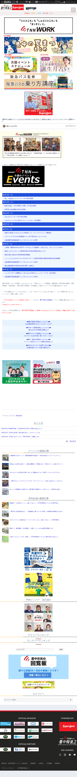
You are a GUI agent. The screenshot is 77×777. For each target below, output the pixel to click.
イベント (12, 415)
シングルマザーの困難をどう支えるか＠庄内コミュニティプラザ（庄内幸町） (31, 273)
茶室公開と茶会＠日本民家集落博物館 (17, 255)
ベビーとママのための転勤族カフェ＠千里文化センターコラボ (26, 236)
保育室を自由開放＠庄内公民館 (15, 209)
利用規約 (57, 763)
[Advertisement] (38, 395)
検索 (61, 649)
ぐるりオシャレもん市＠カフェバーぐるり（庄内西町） (23, 220)
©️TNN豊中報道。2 (23, 768)
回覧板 (33, 13)
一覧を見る (72, 441)
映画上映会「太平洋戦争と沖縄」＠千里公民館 (20, 206)
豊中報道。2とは (48, 13)
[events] (38, 176)
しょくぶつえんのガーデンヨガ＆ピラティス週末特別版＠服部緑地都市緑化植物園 (32, 258)
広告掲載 (49, 763)
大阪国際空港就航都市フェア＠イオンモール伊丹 (21, 240)
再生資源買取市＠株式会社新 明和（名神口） (20, 266)
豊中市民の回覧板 (46, 300)
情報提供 (27, 13)
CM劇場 (39, 13)
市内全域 (19, 415)
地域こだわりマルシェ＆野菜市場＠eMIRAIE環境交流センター (25, 251)
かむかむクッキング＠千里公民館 (16, 217)
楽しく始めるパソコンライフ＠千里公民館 (19, 198)
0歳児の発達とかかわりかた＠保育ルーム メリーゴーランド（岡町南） (28, 233)
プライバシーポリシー (8, 768)
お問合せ (41, 763)
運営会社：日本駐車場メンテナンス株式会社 (14, 763)
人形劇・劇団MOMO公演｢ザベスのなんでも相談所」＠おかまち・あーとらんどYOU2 (34, 247)
